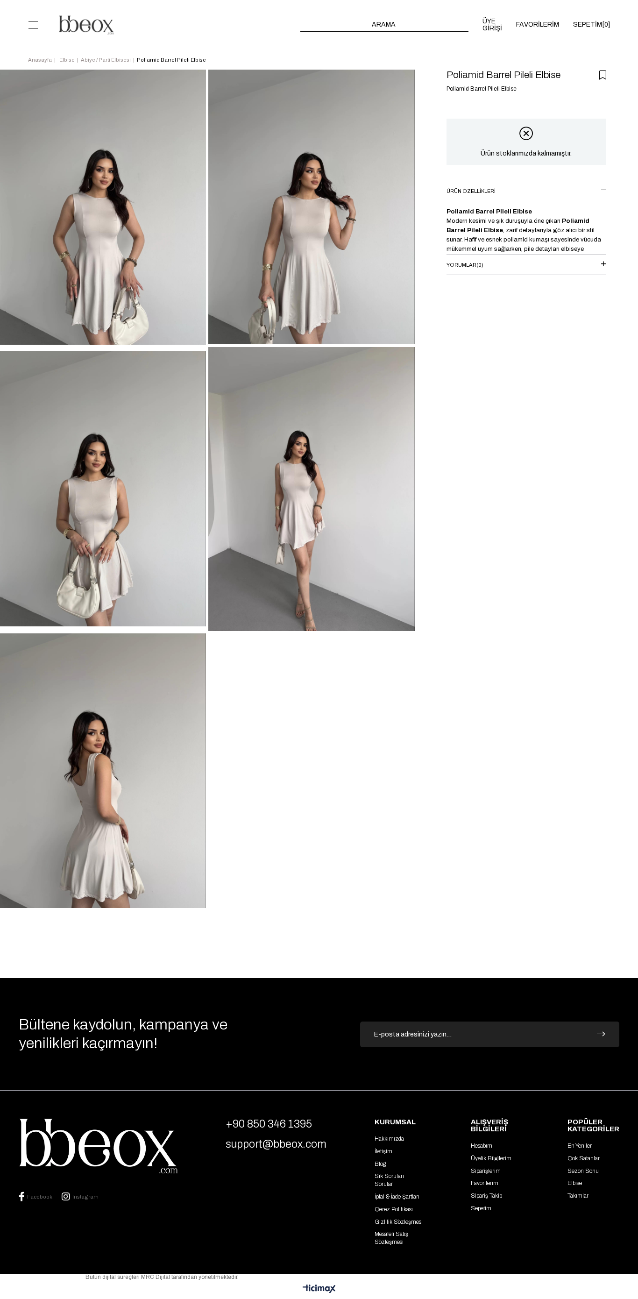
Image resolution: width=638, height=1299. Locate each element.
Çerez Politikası (394, 1209)
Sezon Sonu (583, 1171)
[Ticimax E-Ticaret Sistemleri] (319, 1289)
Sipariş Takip (486, 1196)
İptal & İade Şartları (397, 1196)
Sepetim (481, 1208)
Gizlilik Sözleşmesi (399, 1222)
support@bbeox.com (276, 1144)
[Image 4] (98, 1146)
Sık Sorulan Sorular (389, 1180)
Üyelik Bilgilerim (491, 1158)
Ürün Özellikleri (471, 191)
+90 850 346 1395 (269, 1124)
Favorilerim (484, 1183)
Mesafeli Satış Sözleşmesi (391, 1238)
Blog (380, 1164)
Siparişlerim (486, 1171)
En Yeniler (579, 1146)
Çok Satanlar (583, 1158)
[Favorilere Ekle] (602, 75)
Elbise (574, 1183)
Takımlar (577, 1196)
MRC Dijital (156, 1277)
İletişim (383, 1151)
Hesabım (481, 1146)
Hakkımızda (389, 1139)
